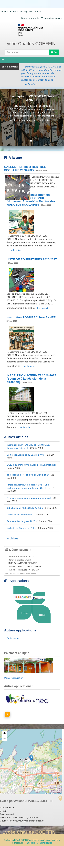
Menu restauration (13, 678)
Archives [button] (12, 538)
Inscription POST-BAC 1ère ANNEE (32, 98)
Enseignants (26, 11)
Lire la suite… (30, 84)
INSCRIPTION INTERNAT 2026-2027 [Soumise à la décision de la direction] (31, 379)
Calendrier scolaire (53, 18)
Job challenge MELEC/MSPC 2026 (25, 508)
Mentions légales (44, 843)
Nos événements (30, 18)
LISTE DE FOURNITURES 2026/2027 (32, 259)
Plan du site (30, 843)
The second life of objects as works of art (28, 474)
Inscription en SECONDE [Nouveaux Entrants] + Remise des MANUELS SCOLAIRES (31, 199)
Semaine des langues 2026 (21, 521)
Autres (37, 11)
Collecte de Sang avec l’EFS (21, 528)
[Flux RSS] (7, 715)
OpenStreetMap (57, 793)
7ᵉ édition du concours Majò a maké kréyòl (29, 498)
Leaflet (49, 793)
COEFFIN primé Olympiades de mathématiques (31, 464)
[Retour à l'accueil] (32, 30)
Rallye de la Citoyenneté (19, 514)
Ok (55, 52)
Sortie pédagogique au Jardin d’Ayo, (26, 454)
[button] (31, 758)
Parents (14, 11)
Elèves (4, 11)
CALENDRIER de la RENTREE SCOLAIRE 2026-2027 (25, 168)
